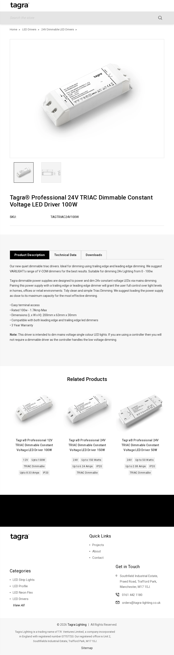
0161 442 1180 (132, 595)
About (96, 551)
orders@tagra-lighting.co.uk (141, 603)
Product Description (29, 255)
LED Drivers (20, 599)
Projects (98, 545)
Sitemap (87, 648)
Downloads (94, 255)
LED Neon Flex (23, 592)
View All (18, 605)
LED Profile (20, 586)
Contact (98, 558)
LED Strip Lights (24, 580)
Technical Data (65, 255)
